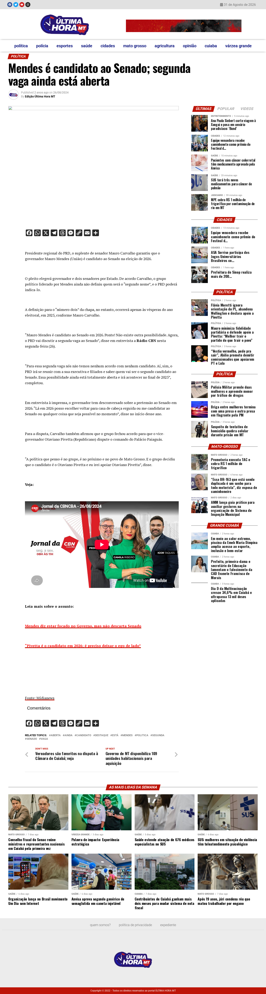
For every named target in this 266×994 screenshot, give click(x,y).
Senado (32, 739)
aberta (56, 735)
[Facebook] (9, 4)
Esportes (65, 45)
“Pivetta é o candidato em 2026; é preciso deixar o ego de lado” (83, 645)
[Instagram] (27, 4)
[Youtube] (21, 4)
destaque (101, 735)
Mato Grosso (134, 45)
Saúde (86, 45)
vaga (44, 739)
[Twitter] (15, 4)
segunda (158, 735)
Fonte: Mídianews (39, 698)
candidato (83, 735)
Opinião (189, 45)
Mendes (127, 735)
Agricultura (165, 45)
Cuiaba (211, 45)
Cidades (108, 45)
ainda (68, 735)
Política (21, 45)
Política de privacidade (135, 925)
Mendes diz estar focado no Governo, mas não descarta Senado (83, 626)
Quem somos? (100, 925)
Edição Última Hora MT (40, 96)
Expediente (168, 925)
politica (142, 735)
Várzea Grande (238, 45)
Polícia (42, 45)
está (115, 735)
